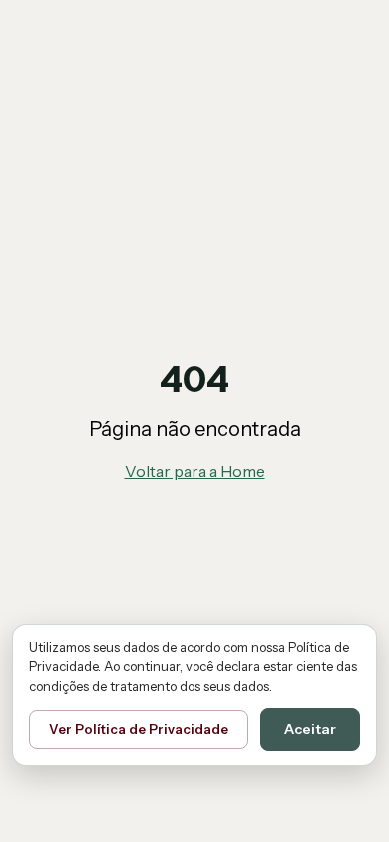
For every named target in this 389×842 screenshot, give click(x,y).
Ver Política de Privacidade (138, 729)
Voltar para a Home (195, 471)
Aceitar (310, 729)
